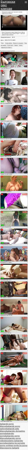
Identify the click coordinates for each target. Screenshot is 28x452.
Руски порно (10, 45)
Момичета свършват (18, 43)
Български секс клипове (8, 5)
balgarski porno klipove (6, 47)
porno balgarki (12, 448)
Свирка (16, 45)
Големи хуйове (8, 43)
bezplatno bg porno (14, 443)
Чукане (20, 45)
